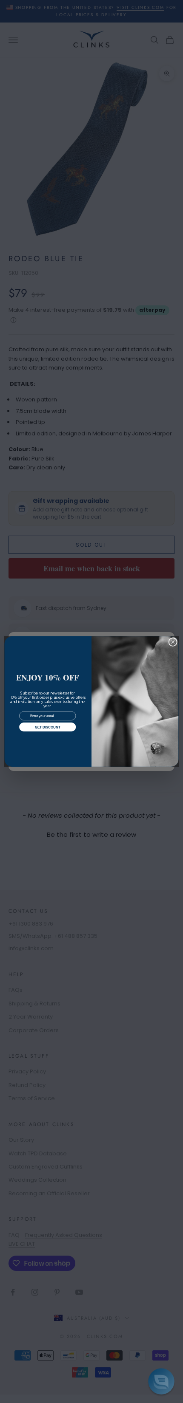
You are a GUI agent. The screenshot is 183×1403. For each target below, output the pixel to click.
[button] (161, 1381)
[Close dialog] (173, 642)
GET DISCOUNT (47, 727)
